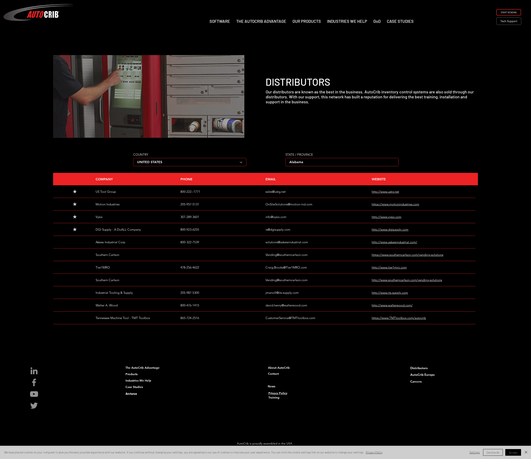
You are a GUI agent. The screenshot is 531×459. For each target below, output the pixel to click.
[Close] (526, 452)
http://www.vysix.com (386, 217)
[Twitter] (34, 406)
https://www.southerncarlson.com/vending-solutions (407, 255)
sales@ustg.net (276, 192)
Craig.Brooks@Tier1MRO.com (286, 267)
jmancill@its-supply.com (282, 293)
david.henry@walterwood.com (286, 305)
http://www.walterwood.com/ (392, 305)
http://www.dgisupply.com (390, 229)
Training (273, 397)
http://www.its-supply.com (390, 293)
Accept (513, 452)
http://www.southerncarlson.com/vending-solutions (407, 280)
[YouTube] (34, 394)
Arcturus (131, 393)
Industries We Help (138, 380)
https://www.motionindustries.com (395, 204)
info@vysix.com (276, 217)
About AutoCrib (279, 368)
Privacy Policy (277, 393)
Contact (273, 374)
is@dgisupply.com (278, 229)
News (271, 386)
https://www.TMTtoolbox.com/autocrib (399, 318)
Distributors (419, 368)
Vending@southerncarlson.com (287, 255)
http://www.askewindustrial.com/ (394, 242)
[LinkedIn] (34, 371)
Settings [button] (474, 452)
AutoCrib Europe (422, 375)
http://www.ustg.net (385, 192)
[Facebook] (34, 382)
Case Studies (134, 387)
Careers (416, 381)
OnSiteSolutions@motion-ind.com (289, 204)
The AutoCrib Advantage (142, 368)
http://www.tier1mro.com (389, 267)
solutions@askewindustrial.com (287, 242)
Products (131, 374)
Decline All (493, 452)
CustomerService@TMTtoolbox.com (290, 318)
